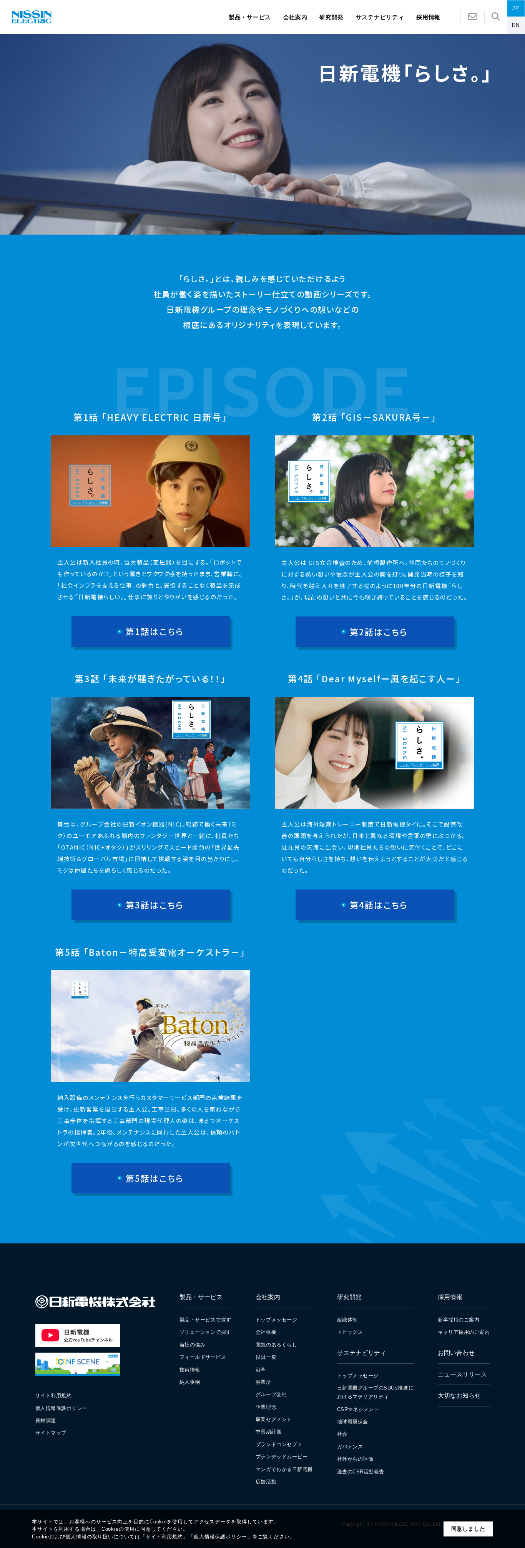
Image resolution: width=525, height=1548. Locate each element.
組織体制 (347, 1320)
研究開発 (331, 17)
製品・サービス (250, 17)
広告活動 (266, 1482)
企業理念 (266, 1407)
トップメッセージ (276, 1320)
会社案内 (295, 17)
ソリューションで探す (205, 1332)
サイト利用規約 (164, 1537)
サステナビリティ (380, 17)
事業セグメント (274, 1419)
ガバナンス (350, 1447)
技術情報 (189, 1370)
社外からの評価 (355, 1459)
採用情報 (450, 1297)
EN (516, 25)
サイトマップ (50, 1433)
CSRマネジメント (358, 1409)
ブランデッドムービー (281, 1457)
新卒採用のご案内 (458, 1320)
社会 (342, 1434)
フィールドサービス (202, 1357)
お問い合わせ (456, 1353)
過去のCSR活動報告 (360, 1472)
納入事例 (189, 1382)
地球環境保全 (352, 1422)
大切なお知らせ (459, 1395)
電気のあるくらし (276, 1345)
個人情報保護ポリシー (220, 1537)
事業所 (263, 1382)
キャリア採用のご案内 (464, 1332)
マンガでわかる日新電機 (284, 1469)
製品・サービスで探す (205, 1320)
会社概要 (266, 1332)
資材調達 (45, 1420)
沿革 (261, 1370)
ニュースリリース (462, 1374)
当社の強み (192, 1345)
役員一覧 (266, 1357)
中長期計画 (269, 1432)
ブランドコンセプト (279, 1444)
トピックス (350, 1332)
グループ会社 (271, 1394)
